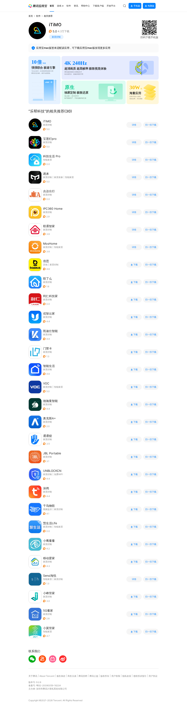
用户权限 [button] (115, 676)
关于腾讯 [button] (32, 676)
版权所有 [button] (104, 676)
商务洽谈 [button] (72, 676)
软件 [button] (38, 16)
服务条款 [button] (61, 676)
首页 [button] (30, 16)
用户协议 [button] (153, 676)
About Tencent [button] (46, 676)
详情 (134, 125)
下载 (135, 264)
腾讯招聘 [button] (83, 676)
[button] (37, 6)
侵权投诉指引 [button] (139, 676)
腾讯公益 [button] (93, 676)
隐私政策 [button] (126, 676)
